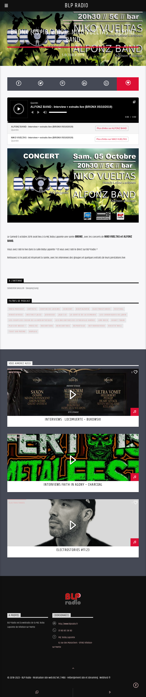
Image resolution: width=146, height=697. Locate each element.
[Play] (19, 109)
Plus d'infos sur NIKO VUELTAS (112, 139)
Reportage (79, 326)
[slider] (58, 112)
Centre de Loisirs (50, 309)
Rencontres (63, 326)
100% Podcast (16, 309)
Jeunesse (50, 314)
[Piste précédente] (32, 112)
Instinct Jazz (33, 314)
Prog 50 (33, 326)
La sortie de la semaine (83, 314)
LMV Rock (103, 320)
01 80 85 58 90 (65, 631)
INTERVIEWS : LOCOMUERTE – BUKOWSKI (73, 419)
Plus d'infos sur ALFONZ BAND (112, 128)
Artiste (32, 309)
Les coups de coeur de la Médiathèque (30, 320)
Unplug (33, 331)
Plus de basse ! (17, 326)
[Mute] (45, 112)
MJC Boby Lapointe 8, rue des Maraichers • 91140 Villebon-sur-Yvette (72, 642)
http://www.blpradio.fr (68, 624)
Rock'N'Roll (115, 326)
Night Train (118, 320)
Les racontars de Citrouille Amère (75, 320)
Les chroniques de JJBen (113, 314)
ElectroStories (102, 309)
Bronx (67, 23)
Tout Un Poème (17, 331)
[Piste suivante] (38, 112)
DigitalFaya (82, 309)
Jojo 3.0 (62, 314)
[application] (73, 110)
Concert (78, 23)
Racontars (47, 326)
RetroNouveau (96, 326)
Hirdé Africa (16, 314)
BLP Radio (76, 5)
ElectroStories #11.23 (73, 550)
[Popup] (134, 102)
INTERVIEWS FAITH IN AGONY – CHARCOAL (73, 484)
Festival (119, 309)
